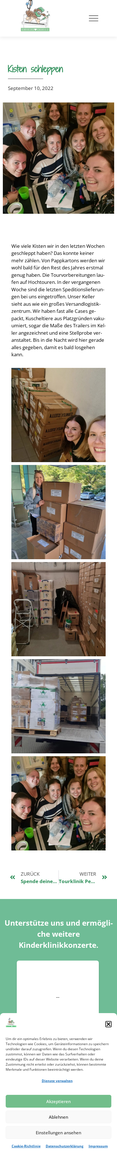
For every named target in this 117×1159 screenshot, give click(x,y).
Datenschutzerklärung (64, 1146)
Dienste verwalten (57, 1080)
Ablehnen (58, 1117)
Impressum (98, 1146)
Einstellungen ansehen (58, 1132)
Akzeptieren (58, 1101)
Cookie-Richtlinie (26, 1146)
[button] (108, 1024)
